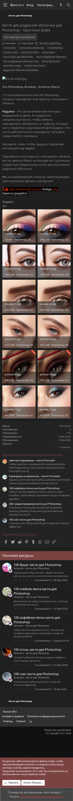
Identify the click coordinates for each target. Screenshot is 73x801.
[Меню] (5, 5)
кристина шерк (12, 65)
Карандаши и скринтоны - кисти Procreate (34, 476)
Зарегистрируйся (14, 193)
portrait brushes (30, 52)
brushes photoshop (50, 43)
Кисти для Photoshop (37, 568)
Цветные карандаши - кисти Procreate (32, 460)
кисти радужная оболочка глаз (21, 61)
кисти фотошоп (51, 61)
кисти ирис (48, 52)
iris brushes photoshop (31, 48)
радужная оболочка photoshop (20, 70)
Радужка (8, 111)
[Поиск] (68, 5)
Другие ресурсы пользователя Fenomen (32, 455)
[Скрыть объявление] (68, 792)
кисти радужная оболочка (51, 56)
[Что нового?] (60, 5)
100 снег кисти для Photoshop (27, 519)
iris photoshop (55, 48)
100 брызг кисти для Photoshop (37, 565)
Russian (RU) (10, 711)
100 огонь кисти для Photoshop (37, 649)
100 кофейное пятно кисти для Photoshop (34, 488)
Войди (47, 189)
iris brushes (9, 48)
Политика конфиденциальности (46, 716)
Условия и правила (13, 716)
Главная (21, 721)
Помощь (8, 721)
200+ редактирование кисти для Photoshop (35, 504)
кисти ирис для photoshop (18, 56)
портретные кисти (34, 65)
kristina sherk (10, 52)
